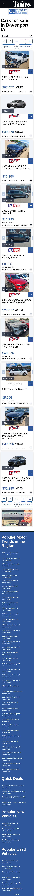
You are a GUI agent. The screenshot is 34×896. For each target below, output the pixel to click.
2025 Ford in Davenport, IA (10, 659)
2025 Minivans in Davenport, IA (11, 764)
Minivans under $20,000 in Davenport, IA (14, 803)
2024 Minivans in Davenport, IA (11, 715)
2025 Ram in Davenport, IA (10, 637)
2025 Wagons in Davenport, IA (11, 681)
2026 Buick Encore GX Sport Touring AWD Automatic (16, 479)
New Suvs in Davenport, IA (10, 824)
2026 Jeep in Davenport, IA (10, 570)
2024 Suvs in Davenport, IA (10, 615)
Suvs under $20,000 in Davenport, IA (13, 787)
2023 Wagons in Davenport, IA (11, 642)
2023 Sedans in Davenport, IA (11, 698)
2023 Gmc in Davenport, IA (10, 703)
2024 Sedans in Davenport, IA (11, 770)
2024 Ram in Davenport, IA (10, 742)
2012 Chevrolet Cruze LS (14, 389)
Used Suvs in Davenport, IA (10, 862)
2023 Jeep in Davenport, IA (10, 654)
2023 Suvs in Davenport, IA (10, 604)
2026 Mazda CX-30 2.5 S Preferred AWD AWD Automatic (14, 436)
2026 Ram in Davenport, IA (10, 576)
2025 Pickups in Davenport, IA (11, 648)
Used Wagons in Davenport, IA (11, 878)
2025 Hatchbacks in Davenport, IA (12, 759)
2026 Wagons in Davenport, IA (11, 631)
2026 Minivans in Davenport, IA (11, 665)
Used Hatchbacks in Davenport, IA (12, 889)
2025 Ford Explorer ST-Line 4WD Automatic (16, 345)
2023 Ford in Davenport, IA (10, 609)
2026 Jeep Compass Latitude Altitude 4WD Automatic (16, 301)
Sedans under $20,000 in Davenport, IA (13, 792)
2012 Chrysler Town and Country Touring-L (14, 256)
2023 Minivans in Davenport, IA (11, 748)
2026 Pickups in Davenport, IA (11, 559)
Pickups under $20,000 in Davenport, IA (14, 798)
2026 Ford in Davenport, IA (10, 587)
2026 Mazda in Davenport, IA (10, 565)
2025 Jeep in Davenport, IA (10, 598)
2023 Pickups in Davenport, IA (11, 670)
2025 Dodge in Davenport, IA (10, 720)
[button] (3, 194)
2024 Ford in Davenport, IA (10, 620)
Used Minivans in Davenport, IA (11, 884)
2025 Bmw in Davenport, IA (10, 709)
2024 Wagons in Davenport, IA (11, 676)
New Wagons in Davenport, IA (11, 835)
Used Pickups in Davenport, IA (11, 867)
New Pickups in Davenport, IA (11, 830)
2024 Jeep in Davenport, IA (10, 687)
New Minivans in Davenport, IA (11, 841)
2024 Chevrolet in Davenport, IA (11, 753)
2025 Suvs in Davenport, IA (10, 581)
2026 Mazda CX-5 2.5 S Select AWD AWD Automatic (16, 167)
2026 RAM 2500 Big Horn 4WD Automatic (15, 78)
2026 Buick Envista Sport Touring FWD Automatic (14, 123)
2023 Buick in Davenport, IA (10, 731)
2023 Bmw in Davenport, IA (10, 726)
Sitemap (17, 894)
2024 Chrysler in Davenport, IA (11, 737)
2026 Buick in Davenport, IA (10, 592)
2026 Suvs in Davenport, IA (10, 554)
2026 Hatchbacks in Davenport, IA (12, 692)
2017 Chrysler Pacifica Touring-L (13, 212)
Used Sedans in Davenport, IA (11, 873)
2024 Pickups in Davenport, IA (11, 626)
